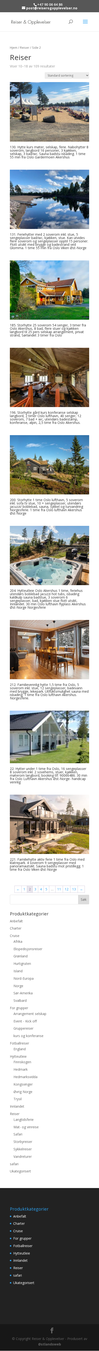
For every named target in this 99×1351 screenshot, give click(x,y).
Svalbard (20, 1000)
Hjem (13, 47)
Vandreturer (22, 1156)
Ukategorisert (20, 1171)
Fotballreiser (19, 1043)
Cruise (14, 935)
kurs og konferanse (28, 1035)
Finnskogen (22, 1062)
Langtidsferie (23, 1119)
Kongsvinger (23, 1084)
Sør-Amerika (23, 993)
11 (59, 889)
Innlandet (17, 1106)
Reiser (24, 47)
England (19, 1049)
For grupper (19, 1008)
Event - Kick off (25, 1021)
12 (66, 889)
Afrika (17, 941)
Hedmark (20, 1069)
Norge (18, 986)
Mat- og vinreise (26, 1127)
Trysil (17, 1099)
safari (14, 1164)
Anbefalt (16, 921)
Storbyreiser (22, 1141)
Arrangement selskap (29, 1013)
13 (74, 889)
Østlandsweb (49, 1344)
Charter (15, 928)
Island (18, 971)
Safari (17, 1134)
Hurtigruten (22, 963)
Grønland (20, 956)
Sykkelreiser (22, 1149)
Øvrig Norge (22, 1091)
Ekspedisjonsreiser (27, 949)
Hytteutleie (18, 1056)
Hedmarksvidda (25, 1077)
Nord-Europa (23, 978)
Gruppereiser (23, 1028)
